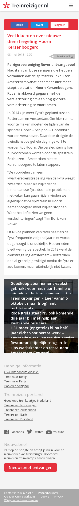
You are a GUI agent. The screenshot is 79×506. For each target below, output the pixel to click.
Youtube (58, 432)
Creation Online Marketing (19, 496)
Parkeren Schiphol (16, 386)
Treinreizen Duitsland (18, 419)
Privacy (58, 496)
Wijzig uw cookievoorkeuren (21, 500)
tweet (39, 25)
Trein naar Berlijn (16, 377)
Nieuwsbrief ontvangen (30, 467)
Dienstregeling (64, 56)
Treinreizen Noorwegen (20, 405)
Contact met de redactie (18, 493)
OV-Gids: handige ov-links (21, 372)
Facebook (18, 432)
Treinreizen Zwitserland (20, 410)
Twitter (38, 432)
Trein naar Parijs (15, 381)
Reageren (59, 25)
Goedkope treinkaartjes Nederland (27, 400)
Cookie (45, 496)
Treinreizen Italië (15, 414)
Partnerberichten (48, 493)
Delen (19, 25)
